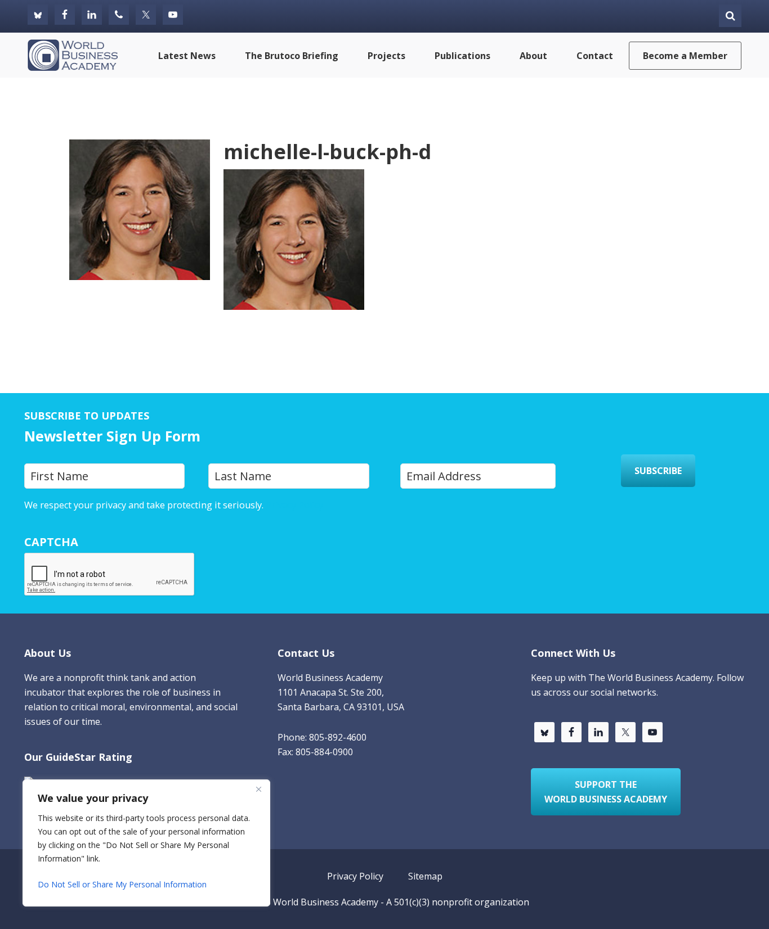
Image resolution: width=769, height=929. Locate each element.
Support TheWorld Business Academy (605, 791)
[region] (146, 843)
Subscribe (658, 471)
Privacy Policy (294, 505)
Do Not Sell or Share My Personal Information (122, 884)
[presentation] (109, 575)
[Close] (258, 789)
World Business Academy (325, 902)
